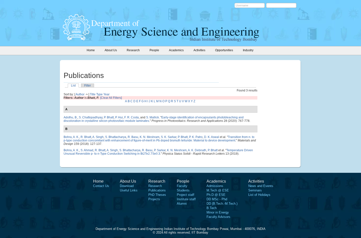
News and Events (260, 186)
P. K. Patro (196, 137)
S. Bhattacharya (115, 137)
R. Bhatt (86, 137)
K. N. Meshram (149, 137)
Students (183, 190)
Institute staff (186, 199)
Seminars (255, 190)
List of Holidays (259, 195)
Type (99, 94)
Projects (154, 199)
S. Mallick (152, 117)
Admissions (215, 186)
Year (106, 94)
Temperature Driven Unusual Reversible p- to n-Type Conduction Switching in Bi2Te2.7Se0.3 (158, 152)
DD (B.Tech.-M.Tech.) (222, 203)
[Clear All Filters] (111, 98)
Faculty (182, 186)
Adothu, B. (70, 117)
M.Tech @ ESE (218, 190)
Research (155, 186)
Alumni (182, 203)
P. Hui (119, 117)
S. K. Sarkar (168, 137)
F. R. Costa (131, 117)
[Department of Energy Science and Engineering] (76, 39)
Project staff (185, 195)
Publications (157, 190)
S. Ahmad (87, 150)
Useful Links (129, 190)
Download (127, 186)
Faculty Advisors (218, 217)
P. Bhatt (109, 117)
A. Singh (98, 137)
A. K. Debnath (197, 150)
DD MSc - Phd (217, 199)
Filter (87, 85)
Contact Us (101, 186)
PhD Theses (157, 195)
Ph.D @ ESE (216, 195)
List (73, 85)
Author (80, 94)
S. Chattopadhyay (90, 117)
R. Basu (133, 137)
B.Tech (212, 208)
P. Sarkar (160, 150)
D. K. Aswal (211, 137)
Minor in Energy (218, 212)
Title (93, 94)
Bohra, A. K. (71, 137)
